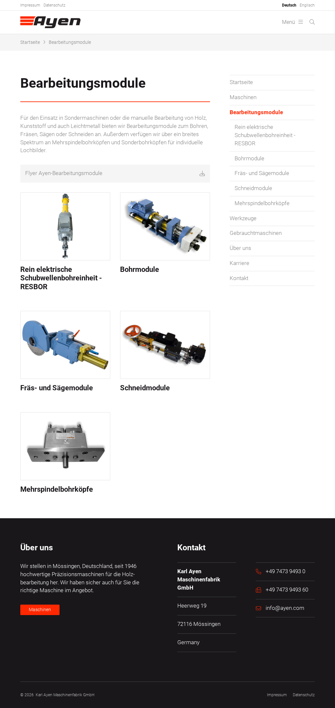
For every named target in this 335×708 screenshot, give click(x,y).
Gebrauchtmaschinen (256, 233)
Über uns (240, 248)
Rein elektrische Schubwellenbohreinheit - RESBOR (265, 135)
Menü (288, 22)
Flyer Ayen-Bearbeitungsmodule (63, 173)
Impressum (30, 5)
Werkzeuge (243, 218)
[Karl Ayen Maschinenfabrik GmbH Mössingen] (50, 22)
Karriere (239, 263)
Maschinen (243, 97)
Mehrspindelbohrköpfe (262, 203)
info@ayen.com (285, 608)
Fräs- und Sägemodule (262, 173)
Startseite (30, 42)
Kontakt (239, 278)
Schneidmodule (253, 188)
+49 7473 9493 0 (285, 571)
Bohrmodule (249, 158)
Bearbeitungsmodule (70, 42)
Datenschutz (54, 5)
